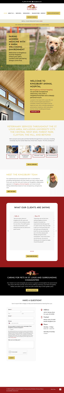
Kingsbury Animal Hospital (42, 90)
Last (23, 313)
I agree (11, 329)
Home (5, 13)
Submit (12, 357)
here (40, 21)
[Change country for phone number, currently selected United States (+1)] (9, 323)
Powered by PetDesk (29, 389)
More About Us (35, 111)
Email (10, 316)
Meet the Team (11, 191)
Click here (35, 24)
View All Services (32, 164)
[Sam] (52, 187)
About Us (11, 13)
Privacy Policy (13, 337)
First (9, 313)
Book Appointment (53, 13)
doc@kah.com (52, 321)
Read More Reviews (32, 256)
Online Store (36, 13)
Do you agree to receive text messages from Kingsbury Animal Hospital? (20, 327)
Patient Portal (32, 17)
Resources (26, 13)
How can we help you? (14, 340)
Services (18, 13)
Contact (43, 13)
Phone (10, 321)
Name (10, 309)
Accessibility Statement (12, 390)
